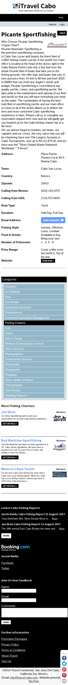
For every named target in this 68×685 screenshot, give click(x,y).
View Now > (48, 260)
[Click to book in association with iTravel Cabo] (15, 549)
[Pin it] (64, 676)
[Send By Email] (64, 682)
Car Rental (11, 302)
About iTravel (9, 655)
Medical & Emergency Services (24, 343)
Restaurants (12, 369)
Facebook (7, 562)
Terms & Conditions (13, 650)
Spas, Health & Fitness (19, 380)
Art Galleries (12, 291)
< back (62, 33)
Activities (10, 286)
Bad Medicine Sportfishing (21, 440)
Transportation (14, 385)
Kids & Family (13, 338)
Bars (8, 297)
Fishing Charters (15, 322)
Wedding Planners (16, 395)
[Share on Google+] (64, 670)
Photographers (14, 354)
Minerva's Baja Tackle (17, 469)
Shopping (11, 374)
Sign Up (6, 661)
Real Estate (12, 364)
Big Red (34, 681)
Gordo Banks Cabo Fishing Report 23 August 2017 (33, 514)
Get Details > (10, 423)
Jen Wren (8, 412)
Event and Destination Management (27, 317)
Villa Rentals (12, 390)
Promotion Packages (14, 638)
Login (62, 24)
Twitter (5, 568)
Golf (7, 328)
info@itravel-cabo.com (24, 677)
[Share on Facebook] (64, 659)
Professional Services (18, 359)
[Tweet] (64, 665)
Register (52, 24)
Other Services (14, 348)
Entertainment (13, 312)
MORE (6, 535)
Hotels (9, 333)
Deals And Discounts (18, 307)
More (54, 518)
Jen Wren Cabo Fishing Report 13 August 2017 (31, 524)
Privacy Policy (10, 644)
